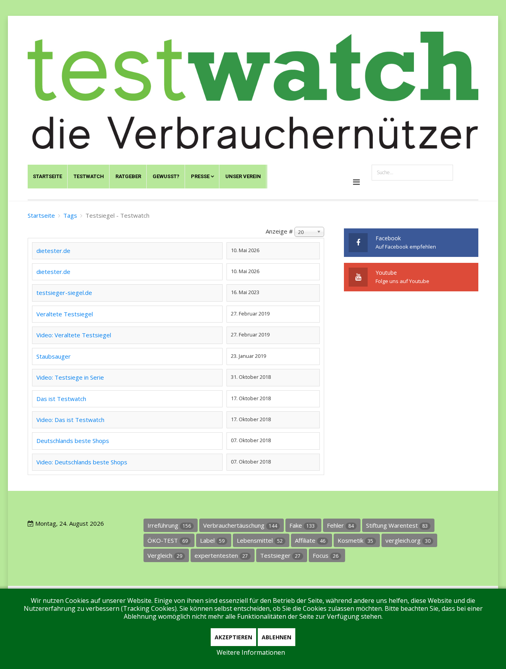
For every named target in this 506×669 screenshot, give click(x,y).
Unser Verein (243, 176)
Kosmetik (355, 540)
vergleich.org (407, 540)
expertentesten (221, 555)
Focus (325, 555)
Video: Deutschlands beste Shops (81, 462)
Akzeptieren (233, 637)
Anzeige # (279, 231)
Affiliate (310, 540)
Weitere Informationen (251, 652)
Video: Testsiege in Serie (70, 377)
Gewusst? (166, 176)
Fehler (340, 525)
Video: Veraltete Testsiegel (73, 335)
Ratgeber (128, 176)
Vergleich (164, 555)
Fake (302, 525)
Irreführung (169, 525)
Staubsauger (53, 356)
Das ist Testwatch (61, 399)
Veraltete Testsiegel (64, 314)
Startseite (47, 176)
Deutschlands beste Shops (72, 441)
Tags (70, 215)
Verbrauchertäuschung (240, 525)
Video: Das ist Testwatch (70, 420)
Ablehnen (276, 637)
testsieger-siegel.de (64, 292)
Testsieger (280, 555)
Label (212, 540)
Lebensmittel (260, 540)
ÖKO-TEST (167, 540)
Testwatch (89, 176)
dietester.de (53, 251)
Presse (200, 176)
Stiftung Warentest (397, 525)
